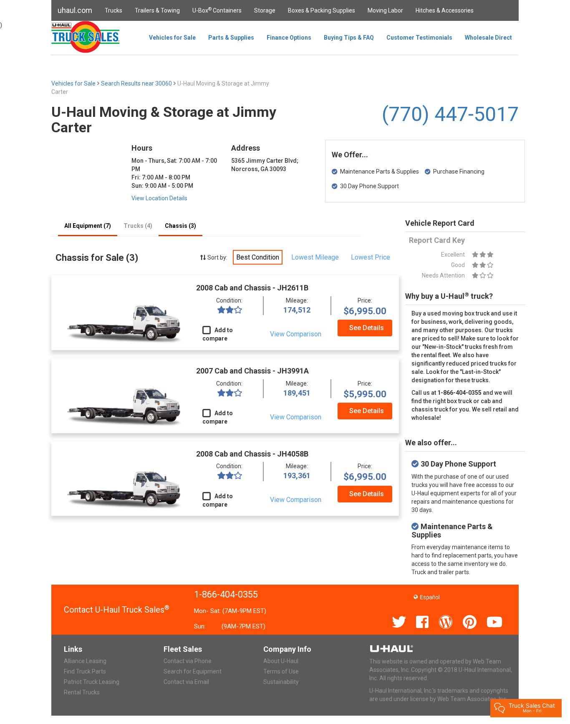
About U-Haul (280, 661)
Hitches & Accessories (445, 10)
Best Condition (257, 257)
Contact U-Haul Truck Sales (116, 610)
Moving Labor (385, 10)
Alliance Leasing (85, 661)
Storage (264, 10)
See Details (366, 328)
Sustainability (281, 682)
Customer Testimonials (419, 37)
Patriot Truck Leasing (91, 682)
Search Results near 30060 (137, 83)
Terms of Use (281, 671)
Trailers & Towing (157, 10)
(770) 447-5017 (450, 114)
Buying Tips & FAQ (349, 37)
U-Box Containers (217, 10)
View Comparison (295, 334)
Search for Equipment (193, 671)
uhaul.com (75, 10)
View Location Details (159, 198)
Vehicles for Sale (172, 37)
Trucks (113, 10)
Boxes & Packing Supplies (321, 10)
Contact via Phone (188, 661)
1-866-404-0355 (226, 594)
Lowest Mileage (315, 257)
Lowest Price (370, 257)
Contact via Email (186, 682)
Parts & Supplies (231, 37)
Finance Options (289, 37)
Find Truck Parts (85, 671)
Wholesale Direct (488, 37)
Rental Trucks (82, 692)
